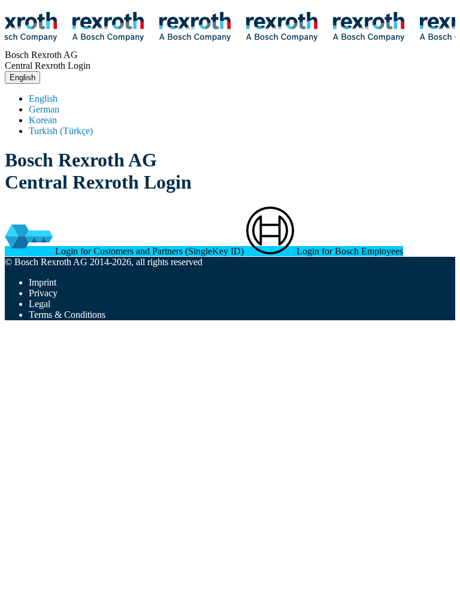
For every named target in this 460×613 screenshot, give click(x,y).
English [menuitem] (43, 98)
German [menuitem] (44, 109)
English (22, 77)
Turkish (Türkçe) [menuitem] (61, 131)
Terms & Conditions (67, 314)
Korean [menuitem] (43, 120)
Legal (39, 304)
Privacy (43, 293)
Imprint (42, 282)
